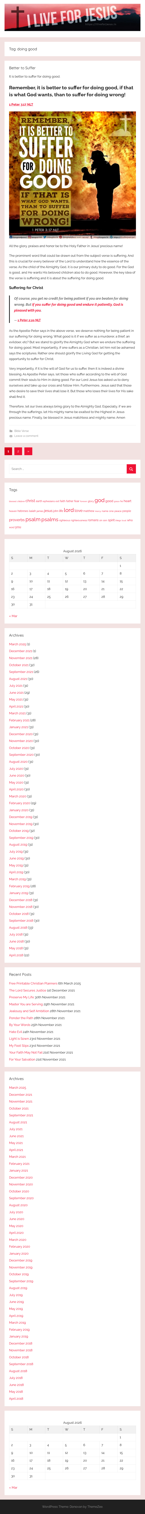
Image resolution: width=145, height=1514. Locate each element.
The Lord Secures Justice (27, 990)
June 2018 (16, 941)
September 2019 (21, 838)
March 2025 (17, 644)
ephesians (49, 501)
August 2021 (18, 679)
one (111, 510)
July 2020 (16, 769)
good (109, 501)
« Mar (13, 616)
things (118, 520)
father (69, 501)
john (55, 510)
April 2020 (16, 789)
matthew (88, 510)
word (11, 527)
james (40, 511)
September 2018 (21, 920)
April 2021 (16, 706)
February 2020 (19, 803)
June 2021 (16, 692)
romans (93, 520)
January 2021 (18, 727)
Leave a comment (26, 436)
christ (30, 500)
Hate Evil (15, 1032)
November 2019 (20, 824)
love (79, 510)
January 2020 (19, 810)
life (61, 511)
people (126, 510)
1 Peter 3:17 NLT (21, 104)
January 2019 (18, 893)
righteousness (79, 520)
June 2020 (16, 775)
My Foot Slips (19, 1045)
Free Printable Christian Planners (33, 983)
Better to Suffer (22, 67)
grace (117, 501)
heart (127, 501)
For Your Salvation (22, 1059)
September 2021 (21, 672)
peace (118, 510)
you (18, 527)
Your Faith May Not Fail (25, 1052)
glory (91, 501)
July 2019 (16, 851)
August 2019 (18, 844)
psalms (49, 519)
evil (57, 501)
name (105, 511)
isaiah (32, 510)
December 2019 (20, 817)
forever (83, 501)
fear (76, 501)
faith (62, 501)
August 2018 (18, 927)
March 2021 (17, 713)
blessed (12, 501)
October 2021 (19, 665)
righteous (64, 520)
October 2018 (19, 914)
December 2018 (20, 900)
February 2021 (19, 720)
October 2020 (19, 748)
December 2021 (20, 651)
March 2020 (17, 796)
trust (124, 520)
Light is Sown (19, 1038)
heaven (13, 511)
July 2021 (15, 685)
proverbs (17, 520)
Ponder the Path (21, 1018)
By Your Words (19, 1025)
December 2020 (21, 734)
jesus (48, 511)
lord (69, 510)
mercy (98, 511)
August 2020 (18, 762)
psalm (33, 519)
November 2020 (21, 741)
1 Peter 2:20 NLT (29, 320)
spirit (111, 520)
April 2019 (16, 872)
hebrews (23, 510)
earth (39, 501)
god (100, 500)
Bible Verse (21, 431)
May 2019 (16, 865)
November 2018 (20, 907)
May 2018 (16, 948)
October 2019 (19, 831)
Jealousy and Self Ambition (29, 1011)
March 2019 (17, 879)
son (105, 520)
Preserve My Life (21, 997)
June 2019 (16, 858)
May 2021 (16, 699)
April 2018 (16, 955)
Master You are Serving (26, 1004)
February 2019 (19, 886)
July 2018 (16, 934)
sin (100, 520)
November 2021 (20, 658)
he (121, 501)
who (130, 520)
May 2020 (16, 782)
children (21, 501)
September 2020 (21, 755)
